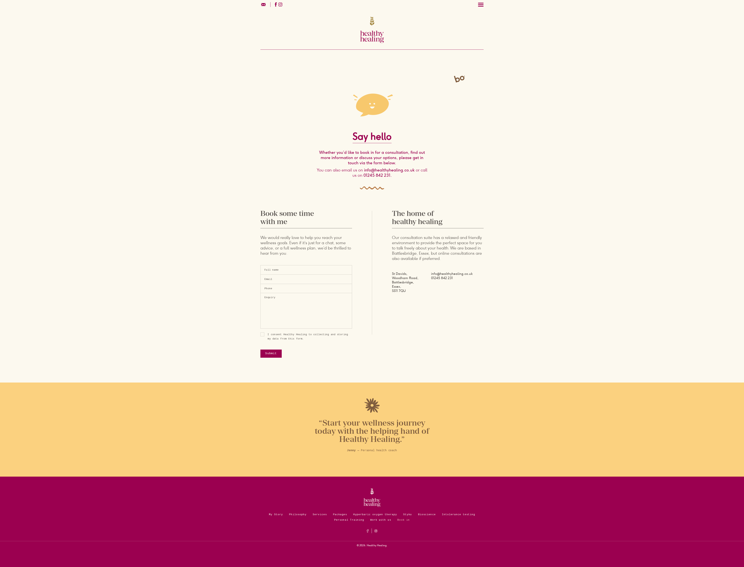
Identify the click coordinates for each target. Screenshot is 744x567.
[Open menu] (481, 5)
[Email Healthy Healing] (263, 4)
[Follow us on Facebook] (276, 4)
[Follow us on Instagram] (280, 4)
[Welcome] (372, 33)
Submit (271, 353)
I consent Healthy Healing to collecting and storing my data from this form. (308, 336)
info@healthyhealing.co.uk (389, 170)
